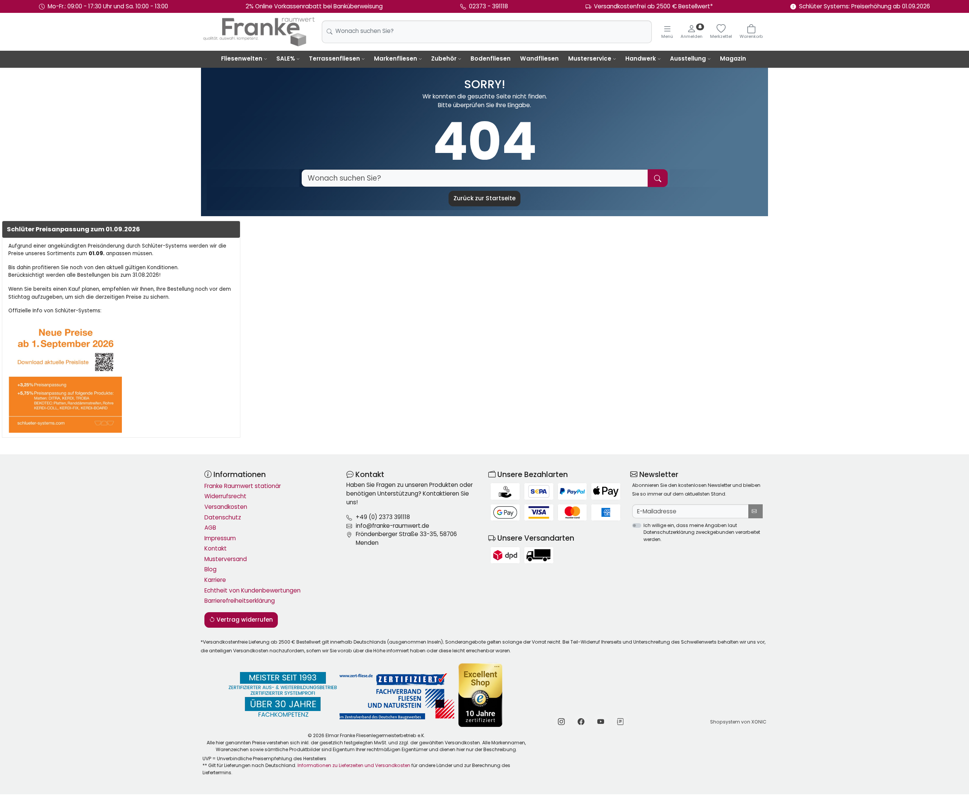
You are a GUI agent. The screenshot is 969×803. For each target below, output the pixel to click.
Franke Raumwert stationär (242, 486)
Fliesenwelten (241, 58)
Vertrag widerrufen (244, 620)
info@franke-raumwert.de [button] (392, 526)
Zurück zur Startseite (484, 198)
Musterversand (225, 559)
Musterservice (589, 58)
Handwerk (640, 58)
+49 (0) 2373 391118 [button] (383, 517)
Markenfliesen (395, 58)
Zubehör (443, 58)
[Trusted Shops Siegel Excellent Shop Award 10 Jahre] (480, 695)
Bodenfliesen (490, 58)
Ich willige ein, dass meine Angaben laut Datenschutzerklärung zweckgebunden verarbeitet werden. (701, 532)
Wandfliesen (539, 58)
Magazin (733, 58)
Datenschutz (222, 517)
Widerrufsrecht (225, 496)
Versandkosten (225, 507)
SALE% (285, 58)
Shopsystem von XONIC (738, 722)
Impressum (220, 538)
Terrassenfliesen (334, 58)
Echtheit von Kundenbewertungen (252, 590)
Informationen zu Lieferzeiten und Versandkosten (354, 765)
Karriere (215, 580)
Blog (210, 569)
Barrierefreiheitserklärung (239, 601)
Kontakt (215, 548)
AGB (210, 528)
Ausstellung (688, 58)
